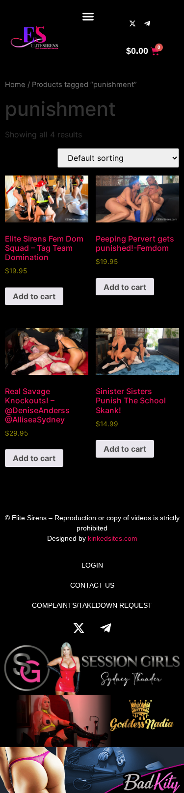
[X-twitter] (132, 23)
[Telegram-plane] (147, 23)
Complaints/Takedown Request (92, 605)
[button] (88, 16)
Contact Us (92, 585)
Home (15, 84)
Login (92, 565)
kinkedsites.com (112, 538)
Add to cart (34, 296)
